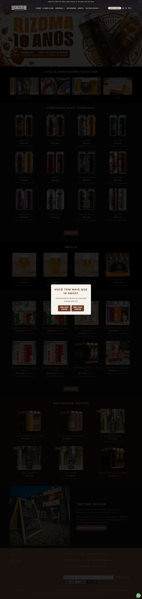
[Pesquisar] (126, 8)
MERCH (80, 8)
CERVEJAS (59, 8)
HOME (38, 8)
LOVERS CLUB (47, 8)
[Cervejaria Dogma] (19, 8)
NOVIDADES (71, 8)
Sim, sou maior (64, 308)
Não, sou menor (77, 308)
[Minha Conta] (123, 8)
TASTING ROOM (91, 8)
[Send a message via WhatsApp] (138, 595)
